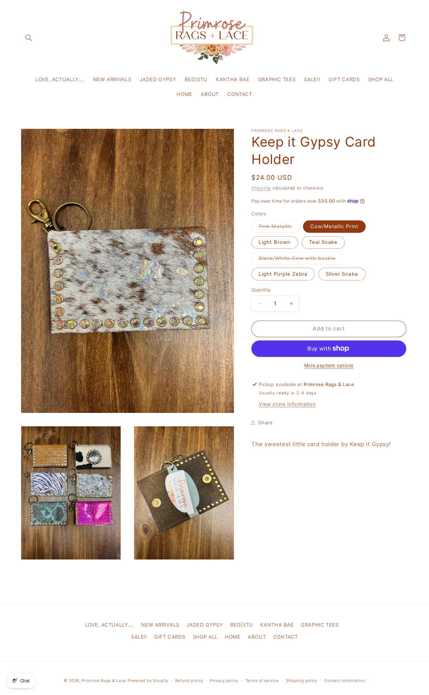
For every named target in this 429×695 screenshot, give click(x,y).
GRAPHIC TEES (320, 625)
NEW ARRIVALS (160, 625)
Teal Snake (323, 242)
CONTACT (285, 637)
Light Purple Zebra (283, 274)
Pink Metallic (279, 228)
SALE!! (139, 637)
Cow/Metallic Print (334, 226)
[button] (29, 37)
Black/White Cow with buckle (301, 259)
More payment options (329, 365)
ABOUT (257, 637)
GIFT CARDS (169, 637)
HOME (233, 637)
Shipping (261, 187)
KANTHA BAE (277, 625)
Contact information (344, 680)
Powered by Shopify (148, 680)
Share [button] (265, 423)
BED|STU (241, 625)
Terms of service (262, 680)
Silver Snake (342, 274)
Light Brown (275, 242)
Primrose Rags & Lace (103, 680)
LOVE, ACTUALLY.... (109, 625)
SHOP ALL (205, 637)
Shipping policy (301, 680)
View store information (287, 404)
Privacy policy (224, 680)
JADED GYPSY (204, 625)
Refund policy (189, 680)
